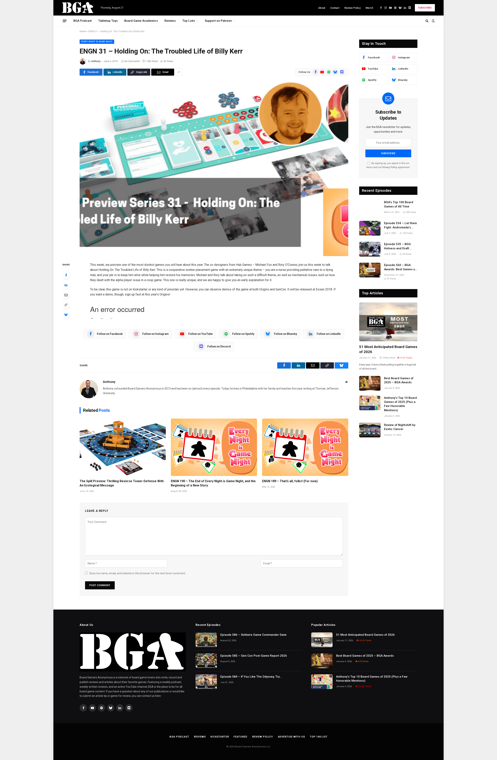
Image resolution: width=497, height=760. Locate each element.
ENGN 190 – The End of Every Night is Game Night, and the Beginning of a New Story (213, 483)
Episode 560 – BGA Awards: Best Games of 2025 (400, 267)
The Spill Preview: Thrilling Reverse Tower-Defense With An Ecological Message (122, 483)
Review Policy (352, 7)
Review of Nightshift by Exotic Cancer (399, 427)
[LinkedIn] (66, 285)
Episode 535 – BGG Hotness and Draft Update (397, 246)
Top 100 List (319, 736)
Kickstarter (219, 736)
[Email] (66, 295)
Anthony (95, 61)
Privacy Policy (389, 167)
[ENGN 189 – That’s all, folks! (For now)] (305, 447)
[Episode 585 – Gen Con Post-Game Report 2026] (206, 660)
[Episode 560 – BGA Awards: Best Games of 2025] (370, 270)
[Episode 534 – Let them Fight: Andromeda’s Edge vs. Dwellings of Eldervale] (370, 228)
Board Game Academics (141, 20)
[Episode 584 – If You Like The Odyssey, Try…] (206, 681)
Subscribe (425, 7)
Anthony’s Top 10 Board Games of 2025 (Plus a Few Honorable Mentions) (400, 404)
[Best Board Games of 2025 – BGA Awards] (370, 383)
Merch (369, 7)
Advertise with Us (291, 736)
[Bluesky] (66, 315)
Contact (334, 7)
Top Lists (188, 20)
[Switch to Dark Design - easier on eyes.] (433, 20)
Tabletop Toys (108, 20)
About (321, 7)
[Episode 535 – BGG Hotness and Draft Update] (370, 249)
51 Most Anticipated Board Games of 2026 (388, 349)
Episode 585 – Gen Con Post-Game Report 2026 (253, 655)
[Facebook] (66, 275)
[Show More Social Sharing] (178, 72)
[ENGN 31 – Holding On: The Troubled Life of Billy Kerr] (214, 168)
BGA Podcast (82, 20)
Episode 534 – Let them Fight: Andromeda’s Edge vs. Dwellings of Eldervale (400, 225)
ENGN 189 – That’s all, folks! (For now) (290, 481)
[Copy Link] (66, 305)
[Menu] (65, 20)
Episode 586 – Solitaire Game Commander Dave (253, 634)
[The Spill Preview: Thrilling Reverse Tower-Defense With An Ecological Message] (123, 447)
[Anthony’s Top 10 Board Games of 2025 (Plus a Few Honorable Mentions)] (370, 403)
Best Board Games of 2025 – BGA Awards (398, 380)
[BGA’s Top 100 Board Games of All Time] (370, 207)
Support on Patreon (218, 20)
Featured (240, 736)
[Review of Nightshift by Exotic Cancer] (370, 430)
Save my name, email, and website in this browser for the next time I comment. (137, 573)
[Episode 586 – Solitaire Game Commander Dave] (206, 639)
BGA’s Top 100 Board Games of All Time (398, 204)
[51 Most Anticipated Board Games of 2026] (388, 321)
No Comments (132, 61)
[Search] (427, 20)
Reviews (170, 20)
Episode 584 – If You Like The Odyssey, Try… (251, 676)
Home (83, 31)
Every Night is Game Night (97, 41)
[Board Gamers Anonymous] (78, 8)
